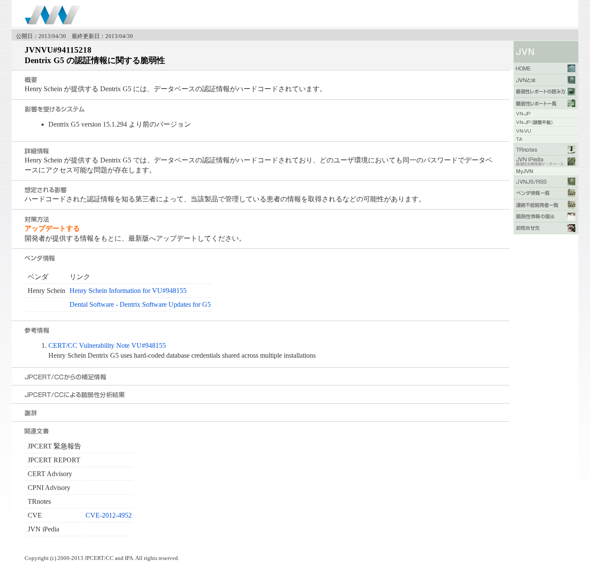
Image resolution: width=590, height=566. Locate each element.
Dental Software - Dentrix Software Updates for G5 (140, 304)
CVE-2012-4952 (109, 515)
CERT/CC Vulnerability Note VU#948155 (107, 345)
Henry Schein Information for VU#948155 (128, 290)
